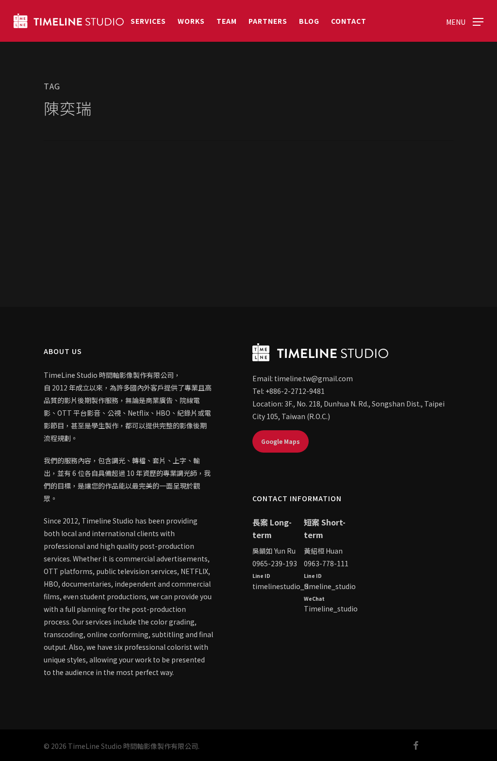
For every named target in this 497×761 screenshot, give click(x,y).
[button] (464, 21)
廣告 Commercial (84, 214)
